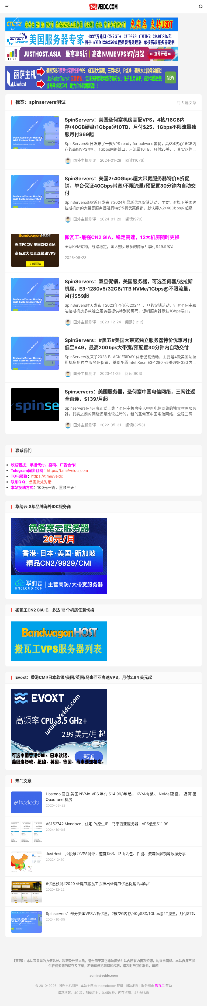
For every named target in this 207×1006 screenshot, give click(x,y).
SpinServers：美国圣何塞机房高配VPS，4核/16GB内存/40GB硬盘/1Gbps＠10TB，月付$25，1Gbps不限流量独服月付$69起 (130, 127)
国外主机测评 (104, 7)
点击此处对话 (40, 481)
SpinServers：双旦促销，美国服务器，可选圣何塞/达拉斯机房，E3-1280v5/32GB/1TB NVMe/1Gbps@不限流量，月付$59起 (129, 289)
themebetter (107, 986)
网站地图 (132, 986)
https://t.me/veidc (47, 476)
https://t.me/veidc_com (67, 470)
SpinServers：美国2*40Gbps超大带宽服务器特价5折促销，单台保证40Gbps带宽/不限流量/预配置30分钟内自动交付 (130, 186)
